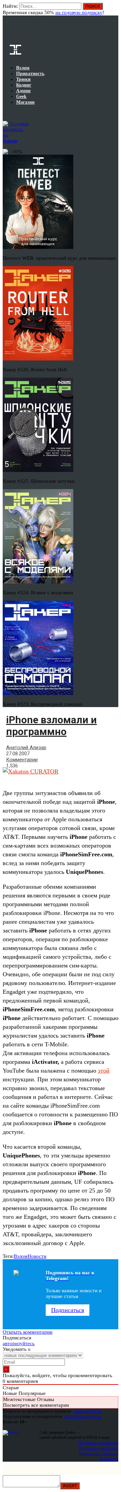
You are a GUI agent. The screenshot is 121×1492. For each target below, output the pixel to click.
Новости (37, 1256)
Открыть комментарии (27, 1332)
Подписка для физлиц (98, 1442)
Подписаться (67, 1310)
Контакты (109, 1458)
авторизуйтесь (19, 1343)
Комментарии (22, 760)
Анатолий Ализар (26, 747)
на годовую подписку (79, 12)
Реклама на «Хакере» (98, 1453)
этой (104, 1070)
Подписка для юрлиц (98, 1448)
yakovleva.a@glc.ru (82, 1416)
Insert (70, 1485)
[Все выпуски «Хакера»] (3, 113)
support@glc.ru (88, 1411)
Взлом (21, 1256)
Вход (113, 9)
